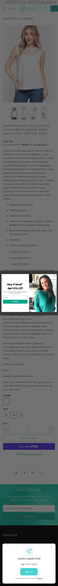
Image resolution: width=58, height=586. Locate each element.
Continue (15, 302)
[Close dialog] (55, 276)
